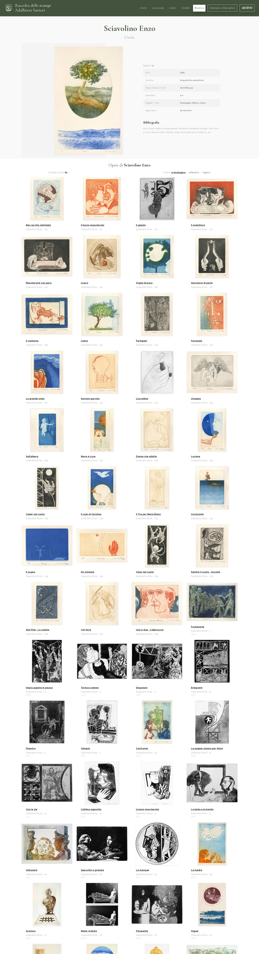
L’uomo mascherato (147, 809)
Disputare (142, 688)
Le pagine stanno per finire (207, 748)
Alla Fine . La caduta (37, 630)
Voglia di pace (144, 283)
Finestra (30, 748)
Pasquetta (142, 931)
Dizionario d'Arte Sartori (222, 8)
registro (206, 172)
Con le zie (31, 809)
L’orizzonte (197, 514)
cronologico (178, 172)
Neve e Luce (88, 456)
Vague (194, 931)
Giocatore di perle (202, 283)
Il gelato (141, 225)
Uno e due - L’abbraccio (150, 630)
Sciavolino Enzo (129, 28)
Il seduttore (198, 225)
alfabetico (194, 172)
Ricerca (199, 8)
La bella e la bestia (202, 809)
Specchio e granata (92, 870)
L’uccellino (142, 399)
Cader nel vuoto (35, 514)
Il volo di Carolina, (91, 514)
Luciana (195, 456)
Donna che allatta (146, 456)
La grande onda (35, 399)
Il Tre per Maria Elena (148, 514)
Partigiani (141, 341)
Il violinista (32, 341)
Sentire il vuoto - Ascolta (205, 572)
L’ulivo (84, 341)
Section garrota (90, 399)
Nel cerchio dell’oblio (38, 225)
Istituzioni (31, 870)
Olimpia (85, 748)
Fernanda (196, 341)
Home (143, 8)
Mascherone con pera (39, 283)
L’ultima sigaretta (91, 809)
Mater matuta (89, 931)
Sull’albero (32, 456)
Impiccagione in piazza (39, 688)
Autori (172, 8)
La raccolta (158, 8)
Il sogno (30, 572)
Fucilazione (197, 627)
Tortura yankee (90, 688)
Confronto (142, 748)
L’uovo (84, 283)
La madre (196, 870)
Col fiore (86, 630)
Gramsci (31, 931)
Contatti (185, 8)
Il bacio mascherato (92, 225)
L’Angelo (196, 399)
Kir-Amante (87, 572)
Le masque (142, 870)
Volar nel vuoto (145, 572)
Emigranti (196, 688)
